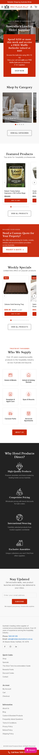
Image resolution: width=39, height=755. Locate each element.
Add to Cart (15, 200)
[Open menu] (2, 7)
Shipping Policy (8, 734)
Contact (5, 677)
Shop (4, 659)
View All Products (19, 213)
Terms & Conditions (9, 723)
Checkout (6, 696)
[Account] (31, 7)
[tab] (10, 206)
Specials (6, 662)
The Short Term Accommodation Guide (16, 666)
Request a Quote (13, 250)
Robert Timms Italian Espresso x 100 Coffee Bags (14, 192)
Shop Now (19, 71)
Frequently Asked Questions (13, 719)
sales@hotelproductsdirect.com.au (20, 639)
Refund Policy (8, 730)
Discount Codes (8, 673)
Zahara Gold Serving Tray (14, 304)
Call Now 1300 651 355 (21, 752)
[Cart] (36, 7)
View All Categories (19, 133)
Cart (4, 692)
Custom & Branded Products (13, 715)
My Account (7, 689)
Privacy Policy (8, 726)
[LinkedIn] (16, 646)
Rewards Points (8, 669)
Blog (4, 712)
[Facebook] (5, 646)
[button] (15, 124)
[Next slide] (34, 182)
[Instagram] (10, 646)
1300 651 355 (13, 636)
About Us (19, 432)
